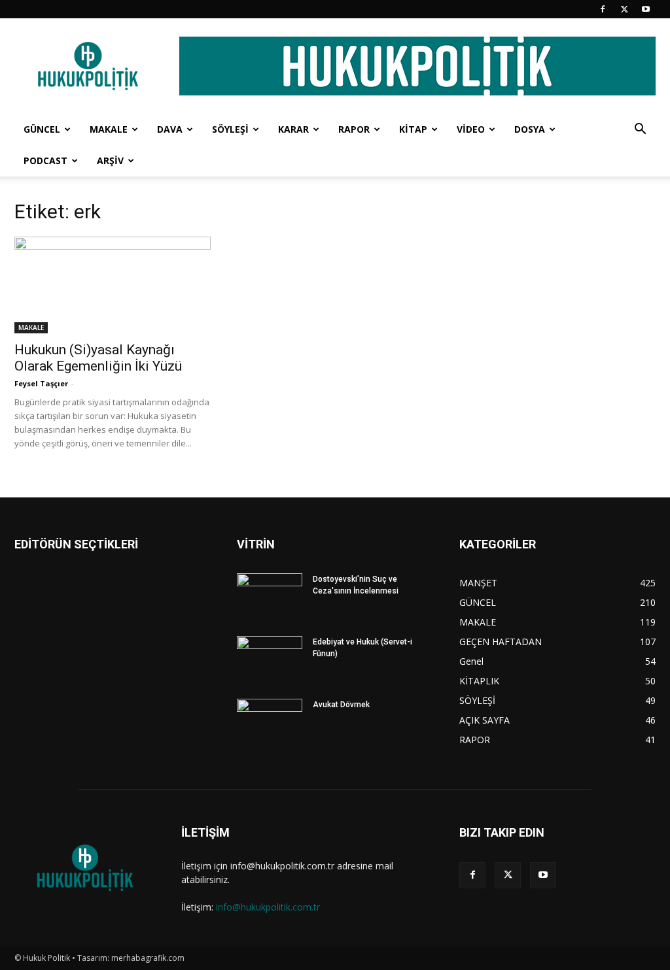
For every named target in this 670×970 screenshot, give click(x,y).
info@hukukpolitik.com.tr (268, 907)
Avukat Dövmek (341, 704)
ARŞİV (110, 160)
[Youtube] (646, 9)
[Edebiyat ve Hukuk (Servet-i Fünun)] (269, 659)
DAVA (170, 129)
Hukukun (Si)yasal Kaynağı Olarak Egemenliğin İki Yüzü (98, 358)
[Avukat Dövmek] (269, 721)
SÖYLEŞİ (230, 129)
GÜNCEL (42, 129)
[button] (640, 130)
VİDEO (471, 129)
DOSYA (529, 129)
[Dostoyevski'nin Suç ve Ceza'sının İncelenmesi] (269, 596)
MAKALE (109, 129)
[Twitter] (624, 9)
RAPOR (354, 129)
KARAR (293, 129)
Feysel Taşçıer (41, 383)
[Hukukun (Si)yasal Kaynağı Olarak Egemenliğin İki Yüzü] (112, 285)
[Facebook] (602, 9)
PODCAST (45, 160)
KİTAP (413, 129)
